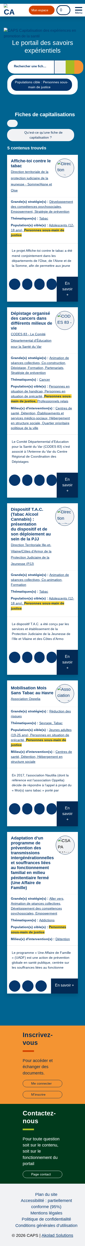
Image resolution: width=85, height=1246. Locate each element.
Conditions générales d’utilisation (46, 1225)
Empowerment (46, 913)
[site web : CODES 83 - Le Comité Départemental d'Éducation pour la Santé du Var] (64, 320)
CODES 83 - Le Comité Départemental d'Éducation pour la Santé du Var (31, 340)
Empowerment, (22, 211)
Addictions (47, 920)
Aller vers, (56, 898)
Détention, (29, 413)
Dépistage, (19, 368)
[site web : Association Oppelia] (64, 693)
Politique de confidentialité (46, 1219)
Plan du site (46, 1194)
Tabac (43, 218)
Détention (62, 939)
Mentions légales (46, 1213)
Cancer (44, 379)
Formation (18, 585)
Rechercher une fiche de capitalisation (31, 66)
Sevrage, (46, 723)
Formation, (36, 368)
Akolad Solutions (57, 1235)
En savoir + (67, 289)
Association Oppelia (25, 699)
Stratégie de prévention (51, 211)
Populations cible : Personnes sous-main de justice (41, 84)
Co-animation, (52, 580)
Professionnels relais (52, 401)
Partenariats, (54, 368)
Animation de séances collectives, (36, 903)
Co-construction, (54, 363)
